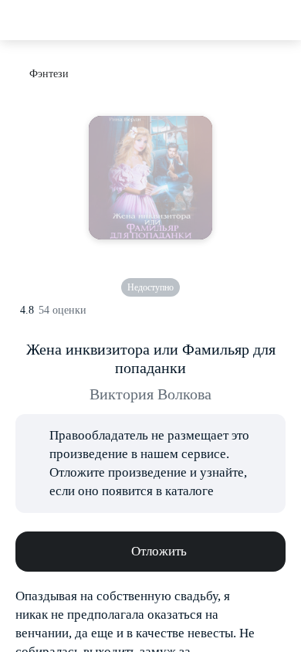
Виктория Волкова (150, 393)
